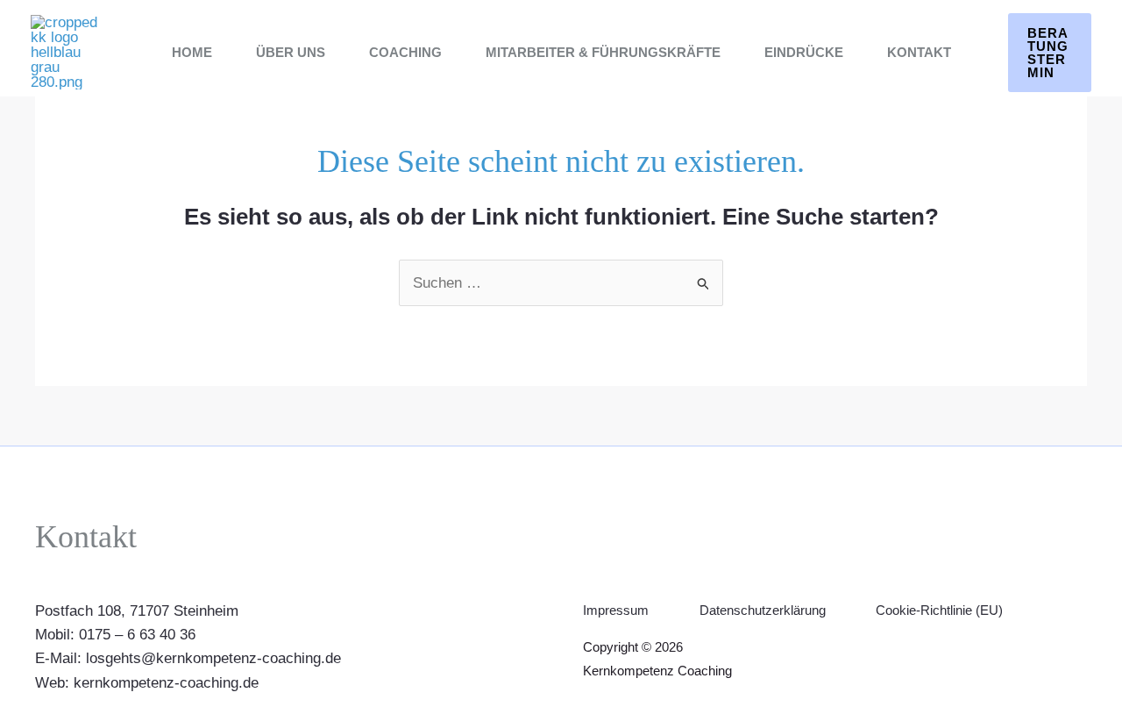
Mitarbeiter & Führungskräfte (603, 52)
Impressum (616, 610)
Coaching (405, 52)
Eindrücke (803, 52)
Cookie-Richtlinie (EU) (939, 610)
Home (192, 52)
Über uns (290, 52)
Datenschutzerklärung (762, 610)
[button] (1050, 52)
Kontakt (919, 52)
